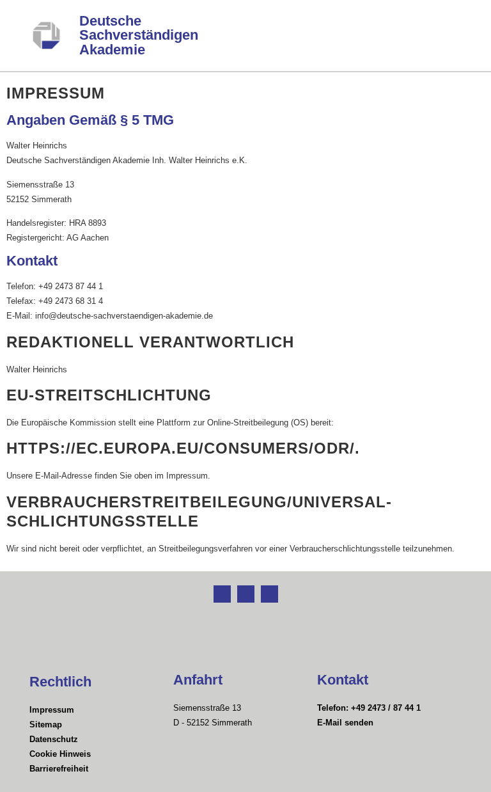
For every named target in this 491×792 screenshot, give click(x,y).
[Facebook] (269, 594)
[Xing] (222, 594)
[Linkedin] (245, 594)
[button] (457, 35)
